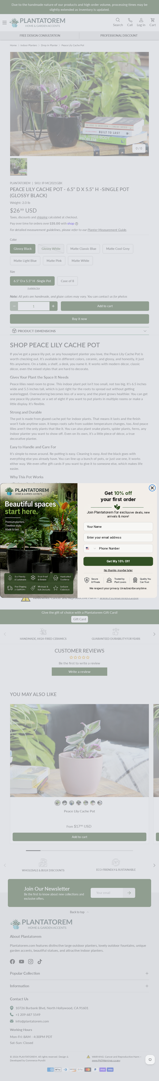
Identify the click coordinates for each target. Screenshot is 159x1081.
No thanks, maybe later (118, 569)
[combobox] (90, 548)
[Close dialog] (152, 488)
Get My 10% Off (118, 561)
